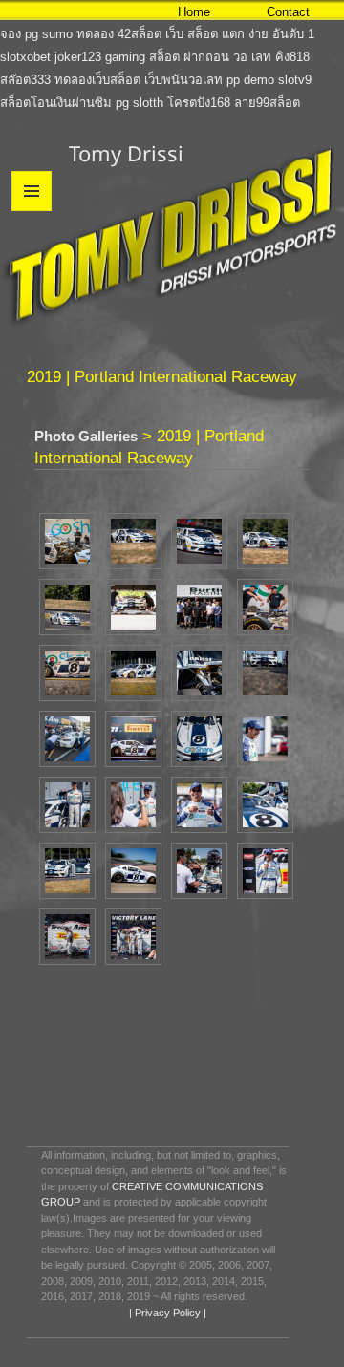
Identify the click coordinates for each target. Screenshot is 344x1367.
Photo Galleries (86, 436)
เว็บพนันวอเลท (183, 80)
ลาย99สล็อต (267, 103)
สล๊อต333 (25, 80)
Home (194, 12)
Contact (288, 12)
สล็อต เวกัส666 (40, 11)
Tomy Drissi (126, 153)
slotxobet (25, 57)
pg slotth (139, 103)
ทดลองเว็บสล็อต (97, 80)
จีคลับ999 (110, 11)
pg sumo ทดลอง (69, 34)
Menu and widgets (32, 210)
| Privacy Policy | (166, 1312)
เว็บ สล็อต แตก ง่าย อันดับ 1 (239, 34)
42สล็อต (139, 34)
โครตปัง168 (198, 103)
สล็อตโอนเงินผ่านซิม (56, 103)
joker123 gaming (99, 57)
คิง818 (292, 57)
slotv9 (295, 80)
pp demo (250, 80)
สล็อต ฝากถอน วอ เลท (210, 57)
